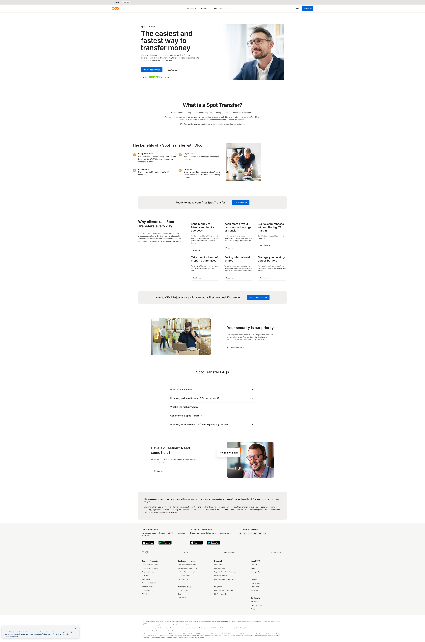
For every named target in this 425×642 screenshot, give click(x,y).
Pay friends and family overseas (225, 572)
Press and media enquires (223, 590)
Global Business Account (150, 564)
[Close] (75, 628)
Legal (253, 568)
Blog (179, 594)
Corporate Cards (148, 572)
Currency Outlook (184, 590)
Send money (218, 564)
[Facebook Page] (240, 533)
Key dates (254, 590)
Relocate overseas (221, 575)
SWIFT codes (183, 579)
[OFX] (116, 8)
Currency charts (184, 575)
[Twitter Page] (250, 533)
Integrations (146, 590)
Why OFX (204, 8)
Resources (218, 8)
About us (254, 564)
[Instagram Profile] (264, 533)
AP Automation (147, 586)
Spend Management (149, 583)
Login (186, 552)
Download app (219, 568)
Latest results (255, 587)
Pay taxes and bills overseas (224, 579)
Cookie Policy (14, 636)
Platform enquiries (220, 594)
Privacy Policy (256, 572)
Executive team (256, 605)
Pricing (144, 594)
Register (306, 8)
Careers (253, 609)
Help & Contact (229, 552)
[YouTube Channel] (260, 533)
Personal (126, 2)
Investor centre (256, 583)
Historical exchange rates (187, 572)
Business (115, 2)
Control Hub (146, 579)
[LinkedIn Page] (245, 533)
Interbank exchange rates (187, 568)
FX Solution (146, 575)
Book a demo (276, 552)
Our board (254, 601)
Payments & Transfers (149, 568)
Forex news (182, 598)
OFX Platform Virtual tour (187, 564)
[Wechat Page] (255, 533)
